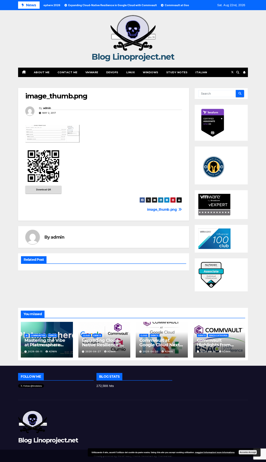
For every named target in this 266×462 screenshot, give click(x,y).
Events (52, 335)
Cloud (86, 335)
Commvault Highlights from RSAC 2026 (213, 345)
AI (27, 335)
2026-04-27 (93, 351)
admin (47, 108)
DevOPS (112, 72)
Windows (150, 72)
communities (38, 335)
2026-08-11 (35, 351)
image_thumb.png (162, 209)
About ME (42, 72)
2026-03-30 (208, 351)
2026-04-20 (151, 351)
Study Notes (177, 72)
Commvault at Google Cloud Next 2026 (159, 345)
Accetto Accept (248, 452)
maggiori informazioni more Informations (215, 452)
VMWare (91, 72)
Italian (201, 72)
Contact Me (67, 72)
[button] (237, 72)
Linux (130, 72)
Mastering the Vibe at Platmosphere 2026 (44, 345)
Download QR (43, 189)
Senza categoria (218, 335)
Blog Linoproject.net (133, 56)
